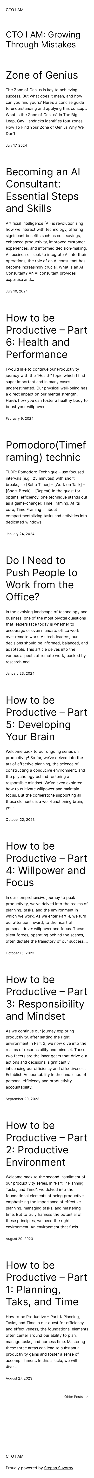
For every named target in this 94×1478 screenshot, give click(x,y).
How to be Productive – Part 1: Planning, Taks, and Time (46, 1283)
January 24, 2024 (20, 534)
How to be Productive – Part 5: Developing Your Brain (46, 718)
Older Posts (76, 1397)
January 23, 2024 (20, 673)
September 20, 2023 (22, 1099)
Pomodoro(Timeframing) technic (46, 451)
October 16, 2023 (20, 953)
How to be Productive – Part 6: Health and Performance (46, 336)
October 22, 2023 (20, 819)
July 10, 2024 (17, 291)
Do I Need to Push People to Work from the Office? (42, 578)
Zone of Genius (42, 75)
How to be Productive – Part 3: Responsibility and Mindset (46, 997)
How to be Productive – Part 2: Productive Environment (46, 1143)
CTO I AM (14, 9)
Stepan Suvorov (58, 1467)
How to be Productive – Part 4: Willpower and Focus (46, 864)
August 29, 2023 (19, 1239)
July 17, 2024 (16, 145)
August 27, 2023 (19, 1378)
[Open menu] (85, 10)
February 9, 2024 (20, 418)
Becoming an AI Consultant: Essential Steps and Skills (43, 190)
